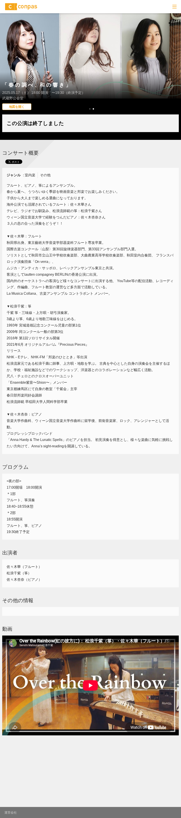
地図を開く (17, 106)
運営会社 (10, 812)
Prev (5, 71)
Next (175, 71)
